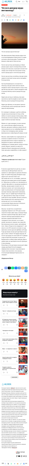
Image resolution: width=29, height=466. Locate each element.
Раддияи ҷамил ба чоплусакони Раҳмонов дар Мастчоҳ (9, 368)
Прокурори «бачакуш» (7, 330)
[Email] (18, 20)
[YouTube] (19, 456)
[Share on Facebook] (4, 20)
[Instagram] (21, 456)
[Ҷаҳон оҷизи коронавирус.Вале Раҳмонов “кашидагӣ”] (23, 341)
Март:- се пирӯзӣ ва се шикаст (9, 348)
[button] (21, 20)
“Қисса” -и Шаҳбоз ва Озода (9, 311)
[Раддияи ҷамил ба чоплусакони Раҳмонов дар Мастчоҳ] (23, 370)
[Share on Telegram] (15, 20)
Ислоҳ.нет (14, 447)
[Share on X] (7, 20)
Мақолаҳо (4, 4)
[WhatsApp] (26, 456)
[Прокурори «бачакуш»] (23, 332)
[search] (16, 1)
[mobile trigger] (26, 1)
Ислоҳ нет (9, 15)
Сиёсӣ (21, 324)
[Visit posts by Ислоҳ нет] (3, 16)
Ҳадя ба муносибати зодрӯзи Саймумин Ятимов (9, 358)
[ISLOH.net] (7, 1)
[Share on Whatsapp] (10, 20)
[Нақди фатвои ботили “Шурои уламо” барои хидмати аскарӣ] (23, 303)
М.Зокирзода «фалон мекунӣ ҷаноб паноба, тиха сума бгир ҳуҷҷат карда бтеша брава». (9, 321)
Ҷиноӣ (21, 326)
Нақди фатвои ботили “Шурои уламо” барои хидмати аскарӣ (9, 302)
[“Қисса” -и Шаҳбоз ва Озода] (23, 312)
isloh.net (12, 388)
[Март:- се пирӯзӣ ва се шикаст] (23, 350)
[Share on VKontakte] (13, 20)
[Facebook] (17, 456)
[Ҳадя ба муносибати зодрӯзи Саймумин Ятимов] (23, 359)
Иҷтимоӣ (22, 323)
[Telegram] (24, 456)
